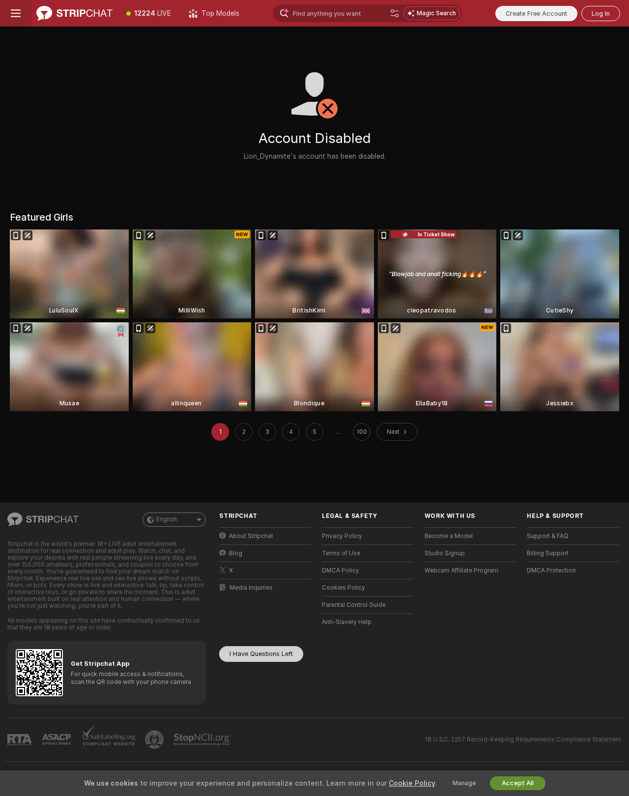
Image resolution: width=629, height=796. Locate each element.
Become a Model (449, 536)
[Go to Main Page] (74, 13)
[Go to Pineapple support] (155, 739)
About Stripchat (251, 536)
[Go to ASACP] (57, 739)
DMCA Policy (340, 570)
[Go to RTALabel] (20, 740)
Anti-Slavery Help (347, 622)
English (166, 519)
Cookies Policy (343, 587)
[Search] (394, 13)
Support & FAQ (548, 536)
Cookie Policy (412, 783)
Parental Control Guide (354, 604)
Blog (235, 553)
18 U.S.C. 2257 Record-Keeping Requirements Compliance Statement (523, 739)
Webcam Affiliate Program (461, 570)
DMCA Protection (551, 570)
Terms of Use (341, 553)
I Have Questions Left (261, 653)
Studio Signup (445, 553)
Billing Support (548, 553)
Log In (601, 13)
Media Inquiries (251, 587)
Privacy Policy (342, 536)
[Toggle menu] (15, 13)
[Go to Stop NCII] (202, 739)
